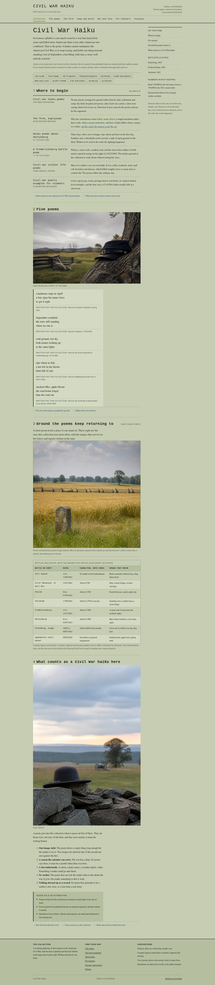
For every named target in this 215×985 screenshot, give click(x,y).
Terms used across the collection (78, 925)
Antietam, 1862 (154, 72)
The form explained (93, 952)
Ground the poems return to (159, 45)
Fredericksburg (88, 76)
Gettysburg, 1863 (155, 62)
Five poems (152, 40)
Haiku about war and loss (85, 410)
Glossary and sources (93, 965)
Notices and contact (173, 978)
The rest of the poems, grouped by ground (53, 410)
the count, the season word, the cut (101, 126)
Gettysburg (69, 76)
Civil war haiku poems (48, 99)
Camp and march (85, 19)
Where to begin (154, 35)
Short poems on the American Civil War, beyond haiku (58, 195)
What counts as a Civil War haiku (161, 50)
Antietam (105, 76)
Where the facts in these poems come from (103, 195)
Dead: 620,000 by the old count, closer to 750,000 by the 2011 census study (164, 86)
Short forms (59, 81)
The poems (54, 19)
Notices (88, 969)
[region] (86, 601)
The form (68, 19)
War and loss (105, 19)
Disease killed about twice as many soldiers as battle (162, 94)
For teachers (123, 19)
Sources (93, 81)
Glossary (139, 19)
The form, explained (47, 118)
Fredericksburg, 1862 (156, 67)
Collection (39, 19)
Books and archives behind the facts (111, 925)
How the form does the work (47, 925)
